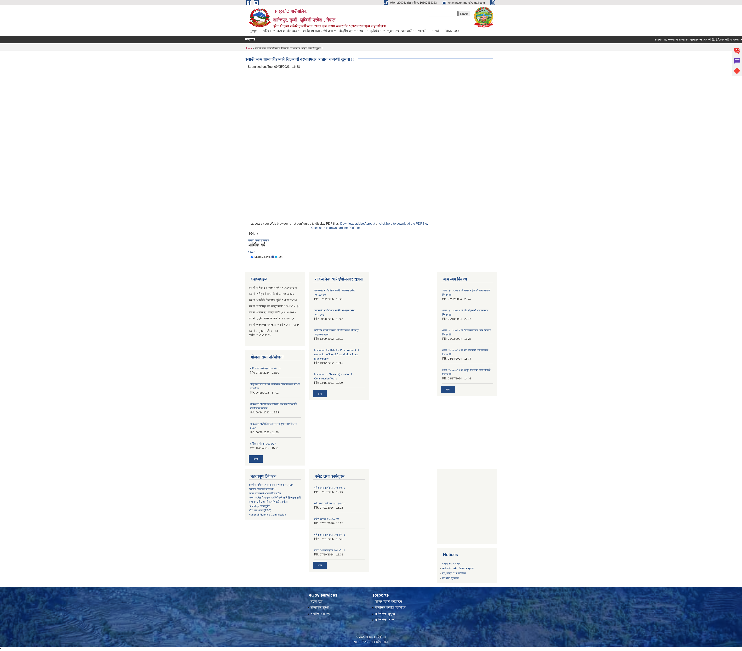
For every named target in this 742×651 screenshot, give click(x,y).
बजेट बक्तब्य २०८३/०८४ (326, 519)
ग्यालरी (422, 31)
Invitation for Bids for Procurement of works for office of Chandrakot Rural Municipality (336, 354)
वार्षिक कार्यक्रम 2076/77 (263, 443)
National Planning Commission (267, 514)
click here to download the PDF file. (403, 223)
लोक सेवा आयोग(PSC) (260, 510)
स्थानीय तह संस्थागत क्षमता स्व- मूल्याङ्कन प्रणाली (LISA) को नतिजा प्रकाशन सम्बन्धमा (684, 39)
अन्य (256, 459)
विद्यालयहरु (452, 31)
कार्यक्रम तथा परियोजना (318, 31)
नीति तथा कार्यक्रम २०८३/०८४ (329, 503)
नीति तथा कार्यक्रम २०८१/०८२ (265, 368)
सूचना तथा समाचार (258, 240)
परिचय (267, 31)
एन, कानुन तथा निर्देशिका (454, 573)
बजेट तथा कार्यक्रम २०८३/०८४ (329, 487)
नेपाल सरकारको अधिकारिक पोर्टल (265, 493)
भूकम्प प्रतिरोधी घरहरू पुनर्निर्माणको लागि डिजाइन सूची (275, 497)
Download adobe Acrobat (358, 223)
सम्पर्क (436, 31)
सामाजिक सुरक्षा (320, 607)
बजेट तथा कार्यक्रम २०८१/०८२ (329, 550)
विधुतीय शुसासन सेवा (351, 31)
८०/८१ (251, 252)
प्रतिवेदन (375, 31)
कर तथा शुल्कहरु (450, 578)
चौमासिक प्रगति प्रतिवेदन (390, 607)
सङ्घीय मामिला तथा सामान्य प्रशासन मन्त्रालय (271, 484)
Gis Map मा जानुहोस (259, 506)
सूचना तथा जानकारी (399, 31)
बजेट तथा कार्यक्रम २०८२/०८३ (329, 534)
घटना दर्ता (316, 601)
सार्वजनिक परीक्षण (385, 619)
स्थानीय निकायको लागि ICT (262, 489)
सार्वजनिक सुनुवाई (385, 613)
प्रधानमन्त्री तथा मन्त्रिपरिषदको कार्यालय (268, 501)
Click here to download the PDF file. (336, 227)
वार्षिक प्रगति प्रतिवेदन (388, 601)
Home (248, 48)
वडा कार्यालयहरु (287, 31)
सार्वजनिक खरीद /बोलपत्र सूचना (458, 568)
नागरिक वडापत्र (320, 613)
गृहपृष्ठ (254, 31)
